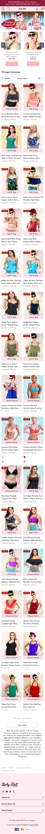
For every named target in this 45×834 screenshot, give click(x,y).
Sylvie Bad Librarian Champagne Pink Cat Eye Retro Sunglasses (11, 54)
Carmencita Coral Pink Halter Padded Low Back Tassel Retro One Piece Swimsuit (32, 115)
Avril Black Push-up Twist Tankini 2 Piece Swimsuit (33, 497)
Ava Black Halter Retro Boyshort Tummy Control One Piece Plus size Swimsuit (11, 664)
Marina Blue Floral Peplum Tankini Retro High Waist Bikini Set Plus (33, 157)
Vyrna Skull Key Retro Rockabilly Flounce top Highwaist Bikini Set (10, 115)
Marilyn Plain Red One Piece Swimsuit (32, 705)
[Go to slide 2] (42, 45)
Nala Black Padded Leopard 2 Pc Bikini (9, 497)
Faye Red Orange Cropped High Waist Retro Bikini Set (9, 622)
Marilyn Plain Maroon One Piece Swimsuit (31, 622)
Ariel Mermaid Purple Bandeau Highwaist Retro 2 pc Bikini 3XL (33, 539)
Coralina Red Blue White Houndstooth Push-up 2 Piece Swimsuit (32, 448)
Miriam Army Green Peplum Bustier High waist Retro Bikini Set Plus (10, 365)
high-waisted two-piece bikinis (15, 738)
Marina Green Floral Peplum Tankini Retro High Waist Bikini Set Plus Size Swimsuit (11, 198)
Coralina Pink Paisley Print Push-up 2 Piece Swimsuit (10, 448)
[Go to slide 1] (3, 45)
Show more (22, 725)
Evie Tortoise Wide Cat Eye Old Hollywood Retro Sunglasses (33, 54)
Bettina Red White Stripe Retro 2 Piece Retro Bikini (11, 240)
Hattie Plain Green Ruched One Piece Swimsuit (9, 705)
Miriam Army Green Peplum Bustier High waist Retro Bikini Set (31, 365)
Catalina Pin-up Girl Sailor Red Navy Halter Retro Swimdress (12, 407)
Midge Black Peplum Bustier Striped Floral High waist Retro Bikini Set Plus (10, 323)
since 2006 (33, 825)
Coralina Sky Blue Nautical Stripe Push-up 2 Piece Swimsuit (33, 407)
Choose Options (11, 109)
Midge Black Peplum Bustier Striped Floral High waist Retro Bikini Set (32, 323)
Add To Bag (33, 109)
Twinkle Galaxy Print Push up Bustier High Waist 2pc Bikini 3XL (11, 539)
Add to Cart (12, 64)
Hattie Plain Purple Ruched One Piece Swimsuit (30, 664)
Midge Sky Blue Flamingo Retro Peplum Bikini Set (33, 281)
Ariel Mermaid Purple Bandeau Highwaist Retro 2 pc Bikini (11, 580)
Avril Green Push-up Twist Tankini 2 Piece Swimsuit (12, 156)
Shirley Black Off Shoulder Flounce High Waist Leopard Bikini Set (32, 580)
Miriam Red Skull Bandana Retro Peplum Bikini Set (32, 240)
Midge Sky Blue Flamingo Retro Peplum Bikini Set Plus (11, 282)
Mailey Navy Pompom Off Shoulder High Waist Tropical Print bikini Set (33, 198)
